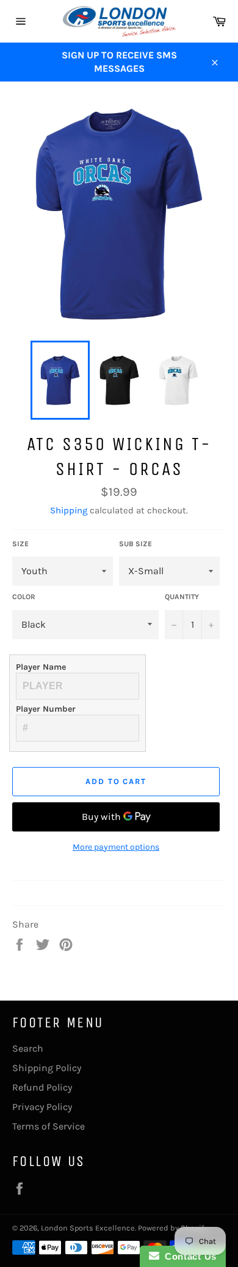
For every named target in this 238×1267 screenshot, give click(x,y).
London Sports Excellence (88, 1227)
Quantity (182, 596)
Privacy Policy (42, 1107)
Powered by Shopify (172, 1227)
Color (23, 596)
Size (20, 544)
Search (27, 1048)
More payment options (116, 847)
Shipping (68, 510)
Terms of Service (48, 1126)
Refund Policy (42, 1087)
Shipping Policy (46, 1068)
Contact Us (188, 1256)
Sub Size (135, 544)
